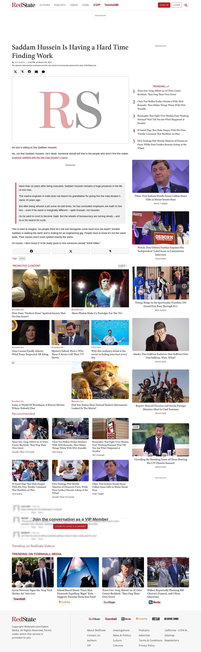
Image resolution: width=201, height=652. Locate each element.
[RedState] (23, 5)
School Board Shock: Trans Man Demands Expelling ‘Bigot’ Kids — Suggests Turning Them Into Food (76, 593)
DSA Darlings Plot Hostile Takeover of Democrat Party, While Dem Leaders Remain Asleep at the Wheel (70, 488)
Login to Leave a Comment (70, 526)
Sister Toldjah (98, 494)
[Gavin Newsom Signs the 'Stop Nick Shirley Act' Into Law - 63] (33, 572)
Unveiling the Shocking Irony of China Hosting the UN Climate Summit (160, 461)
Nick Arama (57, 452)
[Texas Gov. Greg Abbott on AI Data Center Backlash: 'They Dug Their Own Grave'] (30, 428)
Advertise (144, 635)
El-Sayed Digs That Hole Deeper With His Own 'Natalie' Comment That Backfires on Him (29, 487)
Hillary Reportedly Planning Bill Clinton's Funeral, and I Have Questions (165, 593)
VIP (89, 645)
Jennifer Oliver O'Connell (23, 452)
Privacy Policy (147, 645)
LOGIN (176, 5)
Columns (118, 645)
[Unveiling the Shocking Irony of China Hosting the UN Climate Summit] (160, 439)
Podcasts (60, 5)
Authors (45, 5)
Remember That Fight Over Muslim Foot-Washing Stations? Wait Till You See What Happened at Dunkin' (110, 446)
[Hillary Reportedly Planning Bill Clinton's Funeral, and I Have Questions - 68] (168, 572)
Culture (117, 640)
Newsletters (172, 640)
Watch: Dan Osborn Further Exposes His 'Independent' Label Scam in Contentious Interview (160, 251)
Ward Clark (160, 258)
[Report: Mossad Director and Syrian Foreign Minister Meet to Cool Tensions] (160, 385)
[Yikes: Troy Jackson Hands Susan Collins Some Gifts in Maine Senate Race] (110, 470)
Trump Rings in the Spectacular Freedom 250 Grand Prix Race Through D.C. (160, 304)
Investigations (121, 630)
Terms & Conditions (150, 640)
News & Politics (122, 635)
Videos (74, 5)
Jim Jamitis (20, 62)
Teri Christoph (98, 455)
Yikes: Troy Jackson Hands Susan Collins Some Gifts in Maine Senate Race (110, 487)
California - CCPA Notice (177, 630)
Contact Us (93, 635)
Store (85, 5)
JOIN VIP (164, 5)
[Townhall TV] (111, 5)
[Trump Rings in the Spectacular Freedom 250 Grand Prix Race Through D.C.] (160, 282)
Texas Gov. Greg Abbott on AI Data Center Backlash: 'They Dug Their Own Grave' (30, 445)
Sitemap (169, 635)
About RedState (96, 630)
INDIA (22, 258)
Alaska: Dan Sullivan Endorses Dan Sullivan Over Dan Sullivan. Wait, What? (160, 355)
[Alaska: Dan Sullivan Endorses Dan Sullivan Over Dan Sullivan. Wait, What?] (160, 334)
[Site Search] (186, 5)
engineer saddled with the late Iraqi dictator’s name (40, 157)
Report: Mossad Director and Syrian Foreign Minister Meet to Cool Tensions (161, 407)
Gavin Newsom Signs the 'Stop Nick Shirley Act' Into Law (32, 591)
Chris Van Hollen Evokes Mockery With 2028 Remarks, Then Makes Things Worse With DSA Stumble (69, 445)
